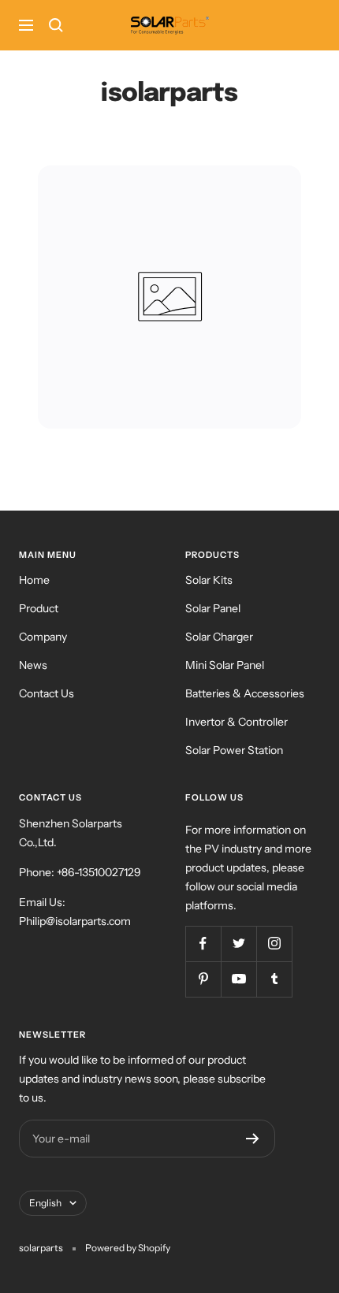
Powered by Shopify (127, 1248)
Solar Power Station (234, 750)
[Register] (252, 1138)
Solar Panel (212, 608)
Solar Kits (209, 580)
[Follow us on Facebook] (203, 943)
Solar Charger (219, 637)
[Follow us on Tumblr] (274, 979)
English (45, 1203)
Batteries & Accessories (244, 693)
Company (43, 637)
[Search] (56, 25)
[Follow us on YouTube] (238, 979)
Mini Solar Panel (224, 665)
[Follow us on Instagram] (274, 943)
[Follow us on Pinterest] (203, 979)
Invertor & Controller (236, 722)
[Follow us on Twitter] (238, 943)
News (33, 665)
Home (34, 580)
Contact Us (46, 693)
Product (38, 608)
